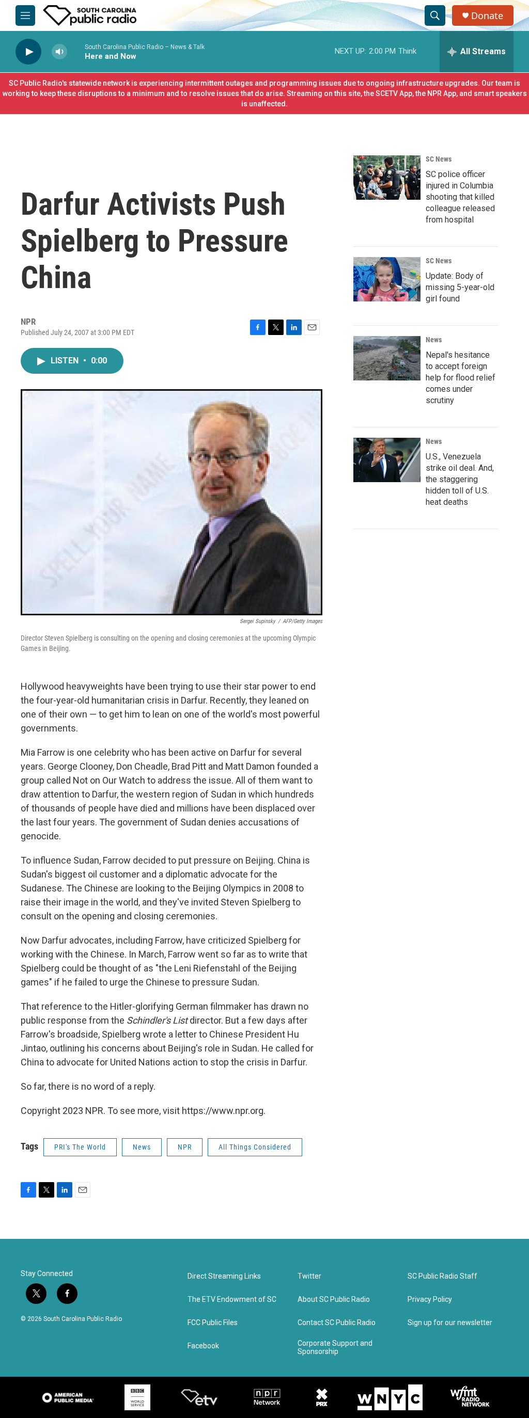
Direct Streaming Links (224, 1276)
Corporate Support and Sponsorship (335, 1348)
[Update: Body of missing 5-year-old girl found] (387, 279)
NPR (185, 1147)
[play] (28, 52)
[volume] (59, 51)
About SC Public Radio (334, 1299)
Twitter (309, 1276)
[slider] (75, 51)
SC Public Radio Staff (442, 1276)
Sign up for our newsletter (450, 1323)
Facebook (203, 1346)
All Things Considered (255, 1147)
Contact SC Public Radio (337, 1323)
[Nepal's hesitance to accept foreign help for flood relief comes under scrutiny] (387, 358)
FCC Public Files (213, 1323)
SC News (439, 159)
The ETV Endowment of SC (232, 1299)
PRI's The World (80, 1147)
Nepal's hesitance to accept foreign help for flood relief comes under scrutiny (460, 377)
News (142, 1147)
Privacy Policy (430, 1299)
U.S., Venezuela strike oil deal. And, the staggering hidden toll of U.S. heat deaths (460, 479)
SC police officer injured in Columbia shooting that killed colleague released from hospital (460, 197)
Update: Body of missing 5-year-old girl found (460, 287)
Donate (487, 15)
